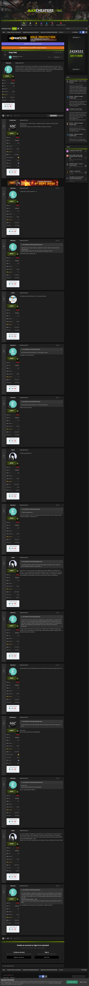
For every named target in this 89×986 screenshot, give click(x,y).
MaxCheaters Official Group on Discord (33, 43)
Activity (29, 25)
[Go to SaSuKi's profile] (13, 456)
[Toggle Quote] (22, 244)
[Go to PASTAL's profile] (13, 299)
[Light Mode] (21, 28)
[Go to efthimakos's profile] (10, 57)
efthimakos (20, 56)
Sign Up (14, 28)
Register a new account (19, 957)
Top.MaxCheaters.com (61, 24)
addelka (71, 159)
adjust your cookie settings (55, 982)
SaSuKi (13, 450)
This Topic (81, 28)
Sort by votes (53, 115)
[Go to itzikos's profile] (67, 81)
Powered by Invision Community (79, 977)
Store (36, 25)
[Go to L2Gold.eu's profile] (67, 172)
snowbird (71, 179)
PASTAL (13, 292)
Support (46, 24)
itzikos (72, 83)
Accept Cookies (72, 982)
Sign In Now (46, 957)
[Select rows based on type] (48, 116)
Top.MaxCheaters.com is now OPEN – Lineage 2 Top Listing (33, 47)
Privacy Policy (6, 977)
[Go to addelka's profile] (67, 156)
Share (50, 57)
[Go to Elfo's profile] (67, 97)
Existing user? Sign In (6, 28)
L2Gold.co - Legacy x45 (74, 171)
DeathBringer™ (12, 120)
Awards (52, 24)
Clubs (41, 24)
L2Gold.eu (71, 172)
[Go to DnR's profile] (67, 124)
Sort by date (60, 115)
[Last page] (11, 116)
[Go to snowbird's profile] (67, 177)
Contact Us (12, 977)
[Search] (86, 28)
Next (8, 115)
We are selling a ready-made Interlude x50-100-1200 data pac (75, 157)
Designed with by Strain (8, 975)
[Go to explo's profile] (67, 109)
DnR (71, 125)
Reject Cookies (82, 982)
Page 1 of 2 (16, 115)
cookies (22, 982)
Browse (23, 25)
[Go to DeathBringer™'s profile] (13, 127)
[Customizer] (18, 28)
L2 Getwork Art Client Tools (75, 109)
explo (72, 110)
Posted (78, 83)
